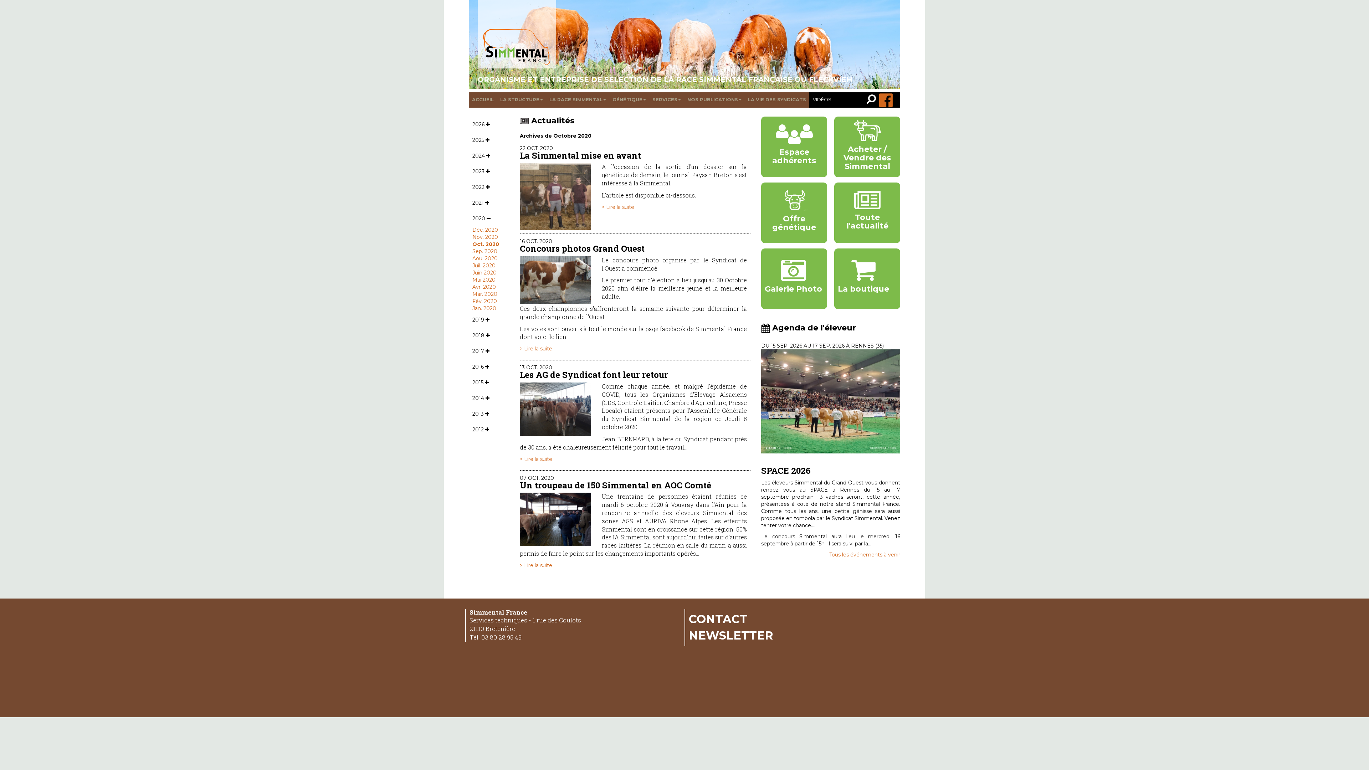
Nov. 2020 (485, 237)
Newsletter (731, 635)
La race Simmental (576, 99)
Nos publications (712, 99)
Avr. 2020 (484, 287)
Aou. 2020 (485, 258)
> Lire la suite (618, 207)
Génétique (627, 99)
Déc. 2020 (485, 230)
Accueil (483, 99)
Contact (718, 619)
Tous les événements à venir (864, 554)
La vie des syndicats (777, 99)
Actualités (552, 120)
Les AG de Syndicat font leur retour (594, 374)
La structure (519, 99)
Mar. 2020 (484, 294)
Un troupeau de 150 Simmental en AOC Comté (615, 485)
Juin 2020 (484, 273)
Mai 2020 (484, 280)
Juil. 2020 (484, 265)
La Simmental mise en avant (580, 155)
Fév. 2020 (484, 301)
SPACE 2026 (786, 470)
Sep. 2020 (484, 251)
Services (664, 99)
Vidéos (822, 99)
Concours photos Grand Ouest (582, 248)
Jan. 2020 (484, 308)
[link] (873, 100)
